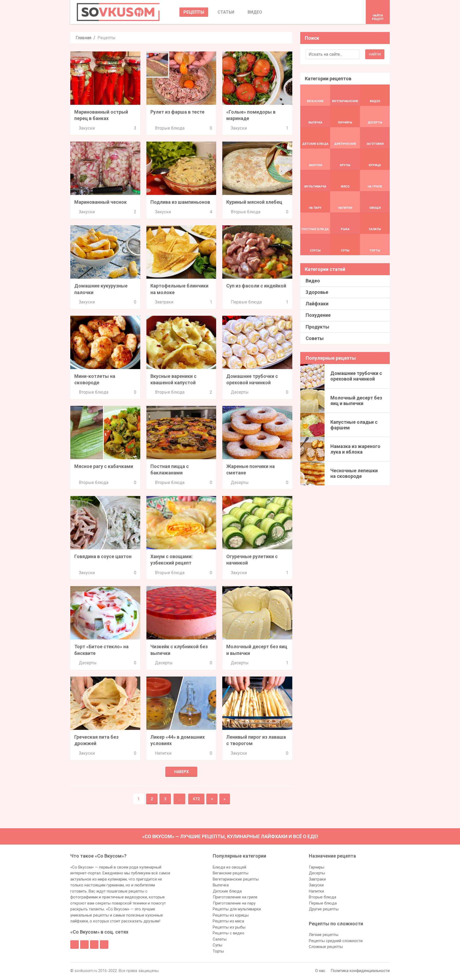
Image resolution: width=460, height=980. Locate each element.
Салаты (220, 939)
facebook (74, 944)
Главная (83, 37)
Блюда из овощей (229, 867)
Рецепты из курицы (231, 915)
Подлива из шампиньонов (180, 202)
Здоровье (317, 292)
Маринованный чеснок (100, 202)
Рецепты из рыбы (229, 927)
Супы (217, 945)
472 (196, 799)
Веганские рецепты (230, 873)
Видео (313, 280)
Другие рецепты (324, 909)
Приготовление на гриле (235, 897)
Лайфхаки (317, 303)
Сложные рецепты (326, 946)
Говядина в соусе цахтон (103, 556)
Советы (315, 338)
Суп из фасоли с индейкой (256, 286)
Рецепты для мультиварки (237, 909)
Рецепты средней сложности (336, 940)
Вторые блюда (169, 128)
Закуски (87, 128)
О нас (320, 970)
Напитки (163, 753)
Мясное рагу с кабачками (103, 466)
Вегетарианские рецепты (236, 879)
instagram (94, 944)
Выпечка (221, 885)
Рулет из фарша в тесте (177, 112)
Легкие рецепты (323, 934)
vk (84, 944)
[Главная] (118, 12)
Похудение (318, 315)
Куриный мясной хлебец (254, 202)
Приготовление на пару (234, 903)
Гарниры (316, 867)
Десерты (240, 392)
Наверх (181, 772)
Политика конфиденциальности (360, 970)
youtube (104, 944)
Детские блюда (227, 891)
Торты (218, 951)
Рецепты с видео (228, 933)
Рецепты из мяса (228, 921)
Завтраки (164, 302)
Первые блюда (246, 302)
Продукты (317, 327)
